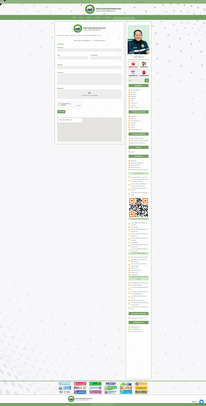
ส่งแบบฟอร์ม (61, 111)
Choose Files (94, 95)
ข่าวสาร (89, 17)
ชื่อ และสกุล (60, 47)
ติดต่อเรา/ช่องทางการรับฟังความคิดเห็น (123, 17)
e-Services (98, 17)
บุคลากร (81, 17)
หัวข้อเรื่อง (60, 65)
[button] (81, 17)
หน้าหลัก (74, 17)
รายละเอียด (60, 72)
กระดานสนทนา (107, 17)
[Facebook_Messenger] (201, 402)
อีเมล (59, 55)
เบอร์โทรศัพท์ (94, 55)
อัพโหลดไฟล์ (60, 88)
